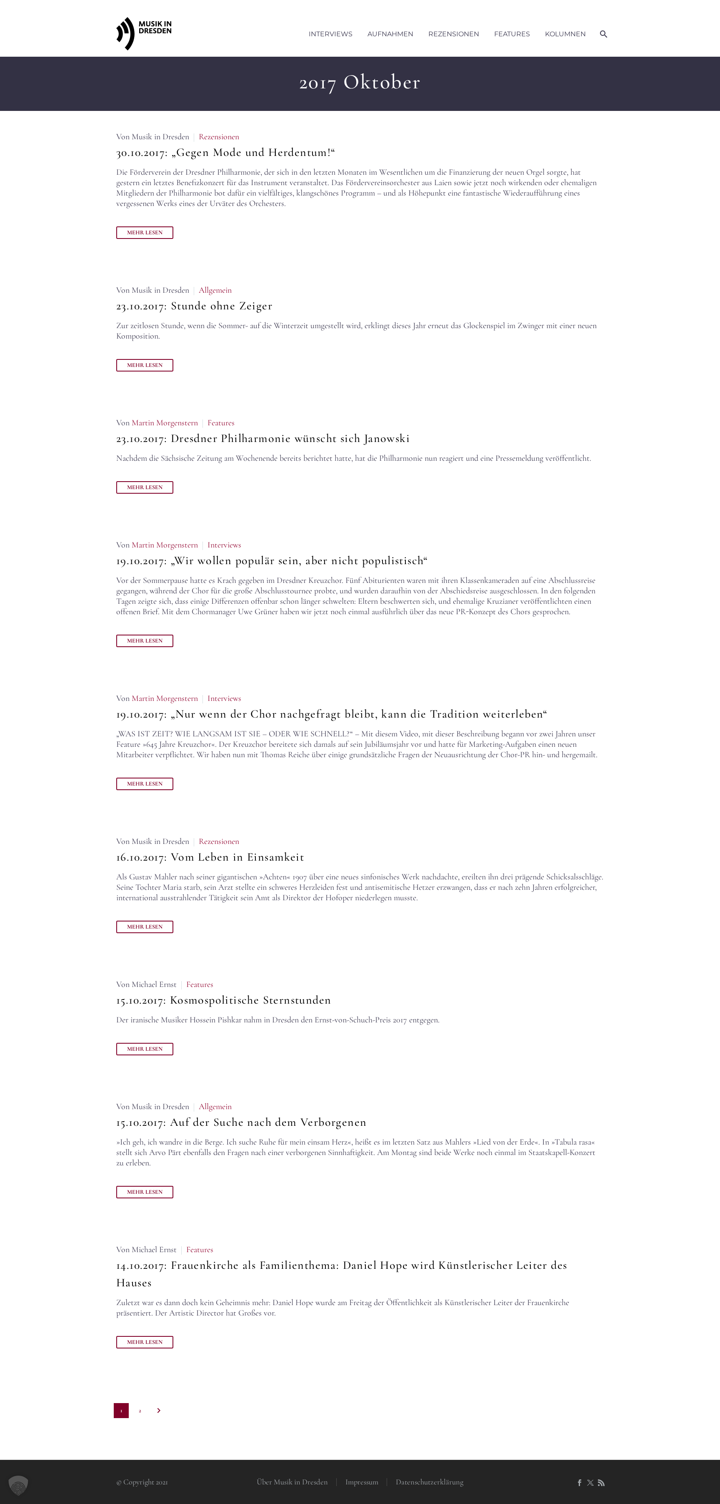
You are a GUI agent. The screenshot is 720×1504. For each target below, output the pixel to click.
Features (512, 34)
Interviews (330, 34)
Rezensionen (453, 34)
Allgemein (215, 290)
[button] (18, 1485)
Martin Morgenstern (165, 423)
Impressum (361, 1482)
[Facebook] (579, 1482)
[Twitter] (590, 1482)
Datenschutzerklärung (429, 1482)
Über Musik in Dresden (292, 1482)
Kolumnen (565, 34)
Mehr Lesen (144, 232)
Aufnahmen (390, 34)
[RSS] (601, 1482)
